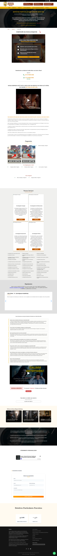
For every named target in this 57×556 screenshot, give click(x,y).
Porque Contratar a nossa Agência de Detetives (40, 532)
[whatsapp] (54, 554)
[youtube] (49, 1)
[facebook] (46, 1)
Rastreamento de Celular (36, 530)
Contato (33, 535)
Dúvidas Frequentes (27, 7)
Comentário (15, 488)
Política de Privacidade (25, 554)
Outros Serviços (34, 542)
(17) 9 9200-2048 (29, 78)
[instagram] (47, 1)
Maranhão (13, 29)
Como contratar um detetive (37, 538)
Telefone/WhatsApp (32, 483)
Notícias (47, 7)
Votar (28, 56)
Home (8, 29)
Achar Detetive (34, 529)
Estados (19, 7)
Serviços (13, 7)
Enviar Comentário (28, 496)
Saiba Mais (21, 219)
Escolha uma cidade (28, 401)
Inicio (9, 7)
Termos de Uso (32, 554)
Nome (14, 478)
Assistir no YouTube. (28, 377)
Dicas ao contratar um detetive (38, 7)
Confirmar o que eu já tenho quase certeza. (29, 46)
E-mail (14, 483)
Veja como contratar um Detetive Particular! (28, 25)
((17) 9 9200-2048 (29, 74)
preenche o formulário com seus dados (17, 287)
